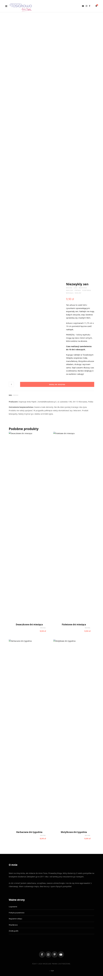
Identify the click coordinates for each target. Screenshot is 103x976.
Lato (76, 288)
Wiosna (69, 288)
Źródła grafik (13, 931)
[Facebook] (42, 954)
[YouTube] (61, 954)
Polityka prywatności (16, 912)
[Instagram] (48, 954)
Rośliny (78, 293)
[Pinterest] (55, 954)
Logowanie (13, 906)
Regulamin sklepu (15, 919)
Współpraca (13, 925)
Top (52, 971)
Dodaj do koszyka (57, 384)
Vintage (77, 290)
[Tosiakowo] (21, 6)
